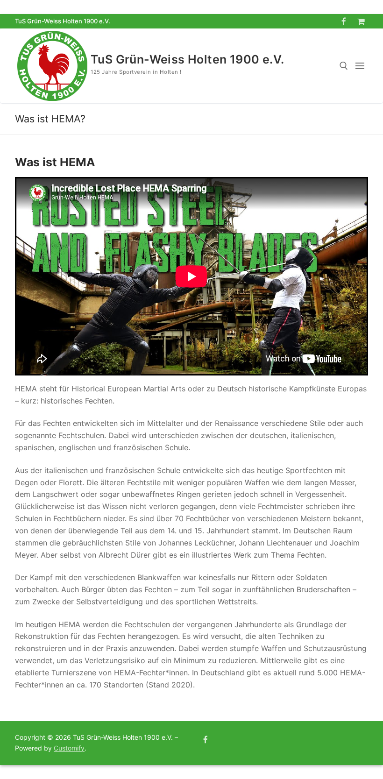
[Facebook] (344, 21)
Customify (69, 748)
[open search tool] (344, 66)
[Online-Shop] (361, 21)
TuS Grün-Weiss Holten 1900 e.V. (187, 59)
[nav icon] (361, 66)
